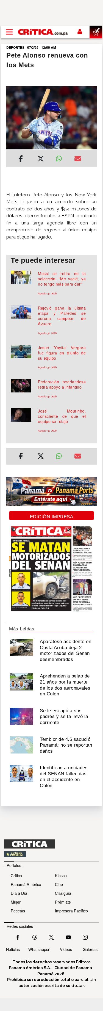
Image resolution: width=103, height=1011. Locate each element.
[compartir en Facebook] (21, 159)
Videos (66, 949)
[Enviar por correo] (77, 159)
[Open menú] (9, 32)
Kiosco (61, 875)
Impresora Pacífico (71, 911)
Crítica (16, 875)
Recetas (18, 911)
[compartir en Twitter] (40, 159)
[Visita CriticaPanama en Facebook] (17, 937)
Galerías (90, 949)
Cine (59, 884)
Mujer (16, 902)
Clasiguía (63, 893)
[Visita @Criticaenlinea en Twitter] (34, 937)
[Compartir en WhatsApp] (61, 157)
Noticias (13, 949)
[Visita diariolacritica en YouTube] (68, 937)
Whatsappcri (39, 949)
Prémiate (63, 902)
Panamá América (26, 884)
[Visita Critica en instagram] (85, 937)
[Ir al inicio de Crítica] (43, 32)
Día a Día (19, 893)
